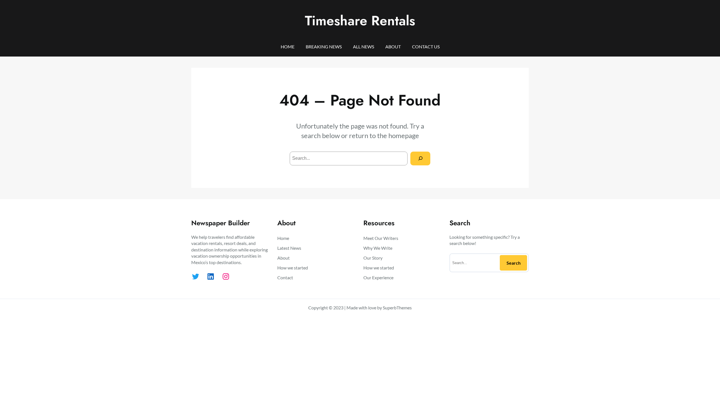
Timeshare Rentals (360, 20)
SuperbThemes (397, 307)
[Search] (420, 158)
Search (514, 263)
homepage (403, 135)
